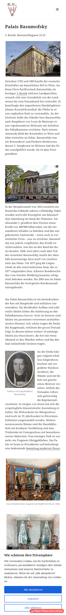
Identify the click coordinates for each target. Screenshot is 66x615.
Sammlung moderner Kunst (43, 448)
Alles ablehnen (33, 607)
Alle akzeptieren (33, 589)
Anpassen (33, 598)
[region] (33, 582)
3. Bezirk (22, 93)
